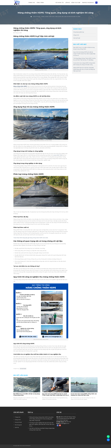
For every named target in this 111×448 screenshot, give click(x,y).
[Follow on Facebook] (58, 425)
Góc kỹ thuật (49, 2)
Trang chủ (31, 2)
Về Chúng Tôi (59, 2)
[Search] (96, 3)
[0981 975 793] (108, 436)
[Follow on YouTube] (60, 425)
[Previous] (16, 387)
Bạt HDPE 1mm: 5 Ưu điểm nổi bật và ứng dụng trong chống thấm (84, 48)
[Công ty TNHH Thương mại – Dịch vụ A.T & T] (17, 2)
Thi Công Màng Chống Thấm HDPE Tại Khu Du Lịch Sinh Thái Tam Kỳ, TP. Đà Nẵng (84, 59)
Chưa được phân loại (78, 32)
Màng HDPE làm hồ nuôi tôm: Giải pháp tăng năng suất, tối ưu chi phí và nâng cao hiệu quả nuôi (84, 69)
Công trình (40, 2)
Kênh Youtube (75, 2)
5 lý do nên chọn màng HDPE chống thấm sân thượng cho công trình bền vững (84, 63)
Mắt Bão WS (28, 445)
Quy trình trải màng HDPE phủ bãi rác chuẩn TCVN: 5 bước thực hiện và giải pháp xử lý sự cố (84, 53)
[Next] (95, 387)
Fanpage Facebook (88, 2)
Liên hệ (67, 2)
